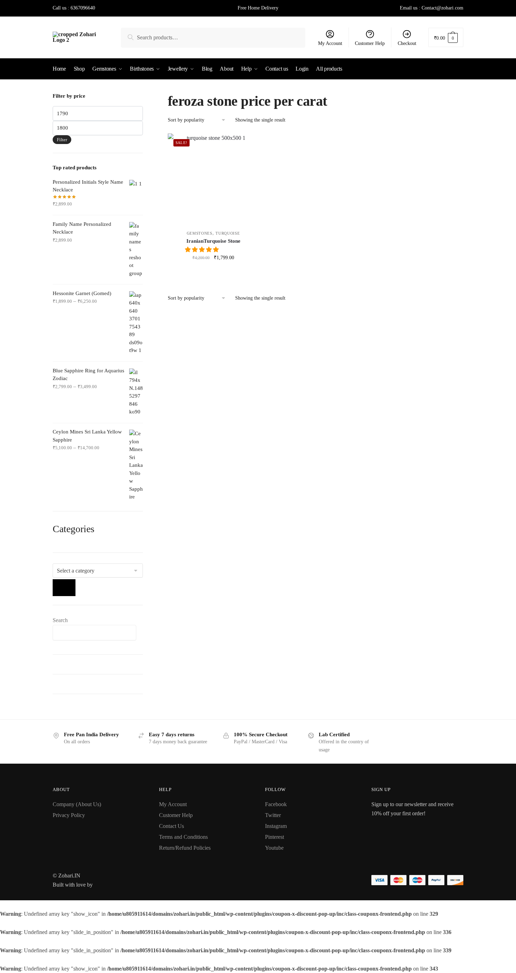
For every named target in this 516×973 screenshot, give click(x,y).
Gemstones (199, 233)
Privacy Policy (69, 815)
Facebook (276, 804)
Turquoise (228, 233)
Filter (62, 139)
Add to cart (213, 273)
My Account (330, 43)
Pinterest (274, 837)
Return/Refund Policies (185, 848)
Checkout (407, 43)
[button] (202, 250)
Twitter (273, 815)
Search (60, 620)
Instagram (276, 826)
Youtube (274, 848)
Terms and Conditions (183, 837)
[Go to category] (64, 587)
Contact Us (171, 826)
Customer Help (370, 43)
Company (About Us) (77, 804)
